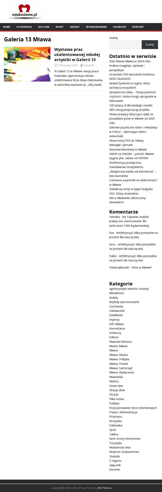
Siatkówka (115, 425)
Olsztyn (114, 394)
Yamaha (114, 217)
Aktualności (116, 293)
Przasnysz (115, 416)
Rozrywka (115, 421)
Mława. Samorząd (120, 368)
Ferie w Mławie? (142, 267)
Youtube (114, 456)
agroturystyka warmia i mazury (129, 289)
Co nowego (24, 27)
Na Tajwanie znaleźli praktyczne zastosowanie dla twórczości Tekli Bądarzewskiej (129, 221)
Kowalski (89, 65)
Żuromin (114, 469)
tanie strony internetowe (125, 438)
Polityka (114, 403)
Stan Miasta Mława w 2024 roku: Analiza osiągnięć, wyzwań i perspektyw (130, 65)
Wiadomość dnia (120, 447)
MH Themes (104, 488)
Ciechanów (116, 306)
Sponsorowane (96, 27)
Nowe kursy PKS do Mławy (126, 140)
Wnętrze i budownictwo (124, 452)
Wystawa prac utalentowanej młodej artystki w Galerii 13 (77, 54)
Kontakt (138, 27)
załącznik (115, 465)
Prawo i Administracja (123, 412)
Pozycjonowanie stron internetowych (133, 408)
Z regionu (115, 460)
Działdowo (116, 315)
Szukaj (113, 38)
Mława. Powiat (118, 364)
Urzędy (75, 27)
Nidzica (114, 381)
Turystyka (115, 443)
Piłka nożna (116, 399)
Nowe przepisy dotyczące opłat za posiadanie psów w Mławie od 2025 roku (132, 118)
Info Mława (116, 324)
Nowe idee (116, 386)
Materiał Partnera (120, 341)
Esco (112, 244)
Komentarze (117, 328)
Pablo (113, 256)
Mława (113, 350)
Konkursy (115, 333)
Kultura (43, 27)
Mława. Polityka (119, 359)
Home (6, 27)
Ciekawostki (116, 311)
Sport (60, 27)
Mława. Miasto (118, 355)
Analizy (113, 297)
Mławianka (116, 377)
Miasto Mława (118, 346)
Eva (111, 233)
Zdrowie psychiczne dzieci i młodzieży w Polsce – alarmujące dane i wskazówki (133, 131)
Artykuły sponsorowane (124, 302)
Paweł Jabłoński (119, 267)
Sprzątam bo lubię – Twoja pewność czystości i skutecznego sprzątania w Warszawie (132, 96)
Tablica (113, 434)
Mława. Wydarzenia (121, 372)
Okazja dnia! (117, 390)
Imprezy (114, 319)
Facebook (119, 27)
